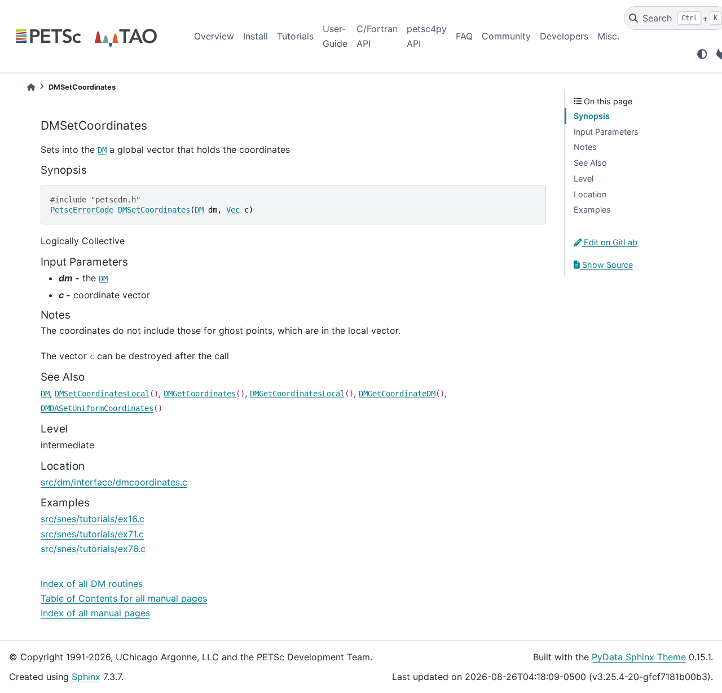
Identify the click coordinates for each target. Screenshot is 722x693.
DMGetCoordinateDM (397, 393)
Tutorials (295, 36)
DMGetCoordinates (200, 393)
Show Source (606, 265)
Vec (233, 209)
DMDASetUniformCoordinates (97, 408)
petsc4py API (427, 36)
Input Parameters (606, 131)
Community (506, 36)
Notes (585, 147)
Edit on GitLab (609, 242)
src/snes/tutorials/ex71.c (92, 534)
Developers (564, 36)
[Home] (31, 87)
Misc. (608, 36)
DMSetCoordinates (154, 209)
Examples (592, 209)
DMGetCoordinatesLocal (297, 393)
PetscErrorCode (81, 209)
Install (255, 36)
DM (102, 150)
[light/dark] (702, 54)
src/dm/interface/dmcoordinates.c (114, 482)
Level (583, 178)
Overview (214, 36)
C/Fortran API (377, 36)
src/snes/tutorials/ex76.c (93, 548)
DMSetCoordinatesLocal (102, 393)
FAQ (464, 36)
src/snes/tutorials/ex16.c (92, 518)
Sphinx (86, 676)
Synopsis (592, 116)
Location (590, 194)
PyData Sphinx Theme (639, 657)
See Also (590, 162)
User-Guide (335, 36)
